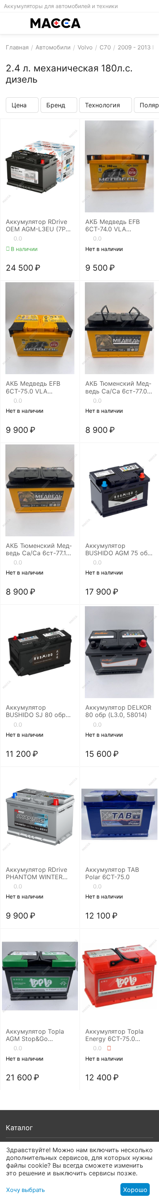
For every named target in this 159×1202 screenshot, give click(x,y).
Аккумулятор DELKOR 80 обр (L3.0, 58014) (118, 711)
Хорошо (135, 1190)
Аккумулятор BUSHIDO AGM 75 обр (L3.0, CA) (118, 549)
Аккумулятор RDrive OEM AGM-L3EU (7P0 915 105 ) (37, 225)
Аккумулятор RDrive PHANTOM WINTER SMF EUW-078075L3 (36, 873)
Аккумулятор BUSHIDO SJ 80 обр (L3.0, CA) (36, 711)
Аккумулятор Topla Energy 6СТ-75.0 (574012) (114, 1035)
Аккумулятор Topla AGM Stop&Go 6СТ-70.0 (35, 1035)
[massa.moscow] (55, 23)
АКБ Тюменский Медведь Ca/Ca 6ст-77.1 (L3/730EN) (39, 549)
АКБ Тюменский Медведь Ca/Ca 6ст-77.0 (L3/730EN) (118, 387)
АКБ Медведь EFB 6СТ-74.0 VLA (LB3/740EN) (112, 225)
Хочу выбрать (25, 1190)
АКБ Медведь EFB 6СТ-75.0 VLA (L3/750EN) (33, 387)
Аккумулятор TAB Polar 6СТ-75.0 (112, 873)
